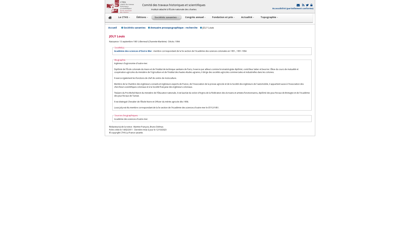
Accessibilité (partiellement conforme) (292, 8)
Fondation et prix (222, 17)
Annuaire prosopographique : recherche (174, 27)
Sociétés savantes (135, 27)
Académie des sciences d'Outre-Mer (133, 51)
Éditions (141, 17)
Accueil (112, 27)
